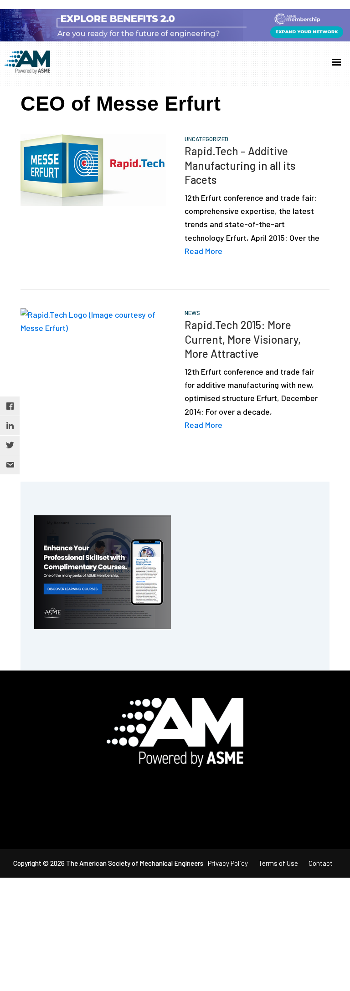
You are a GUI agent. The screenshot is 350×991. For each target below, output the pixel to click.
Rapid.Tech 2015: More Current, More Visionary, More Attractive (243, 339)
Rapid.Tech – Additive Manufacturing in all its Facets (240, 165)
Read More (203, 251)
